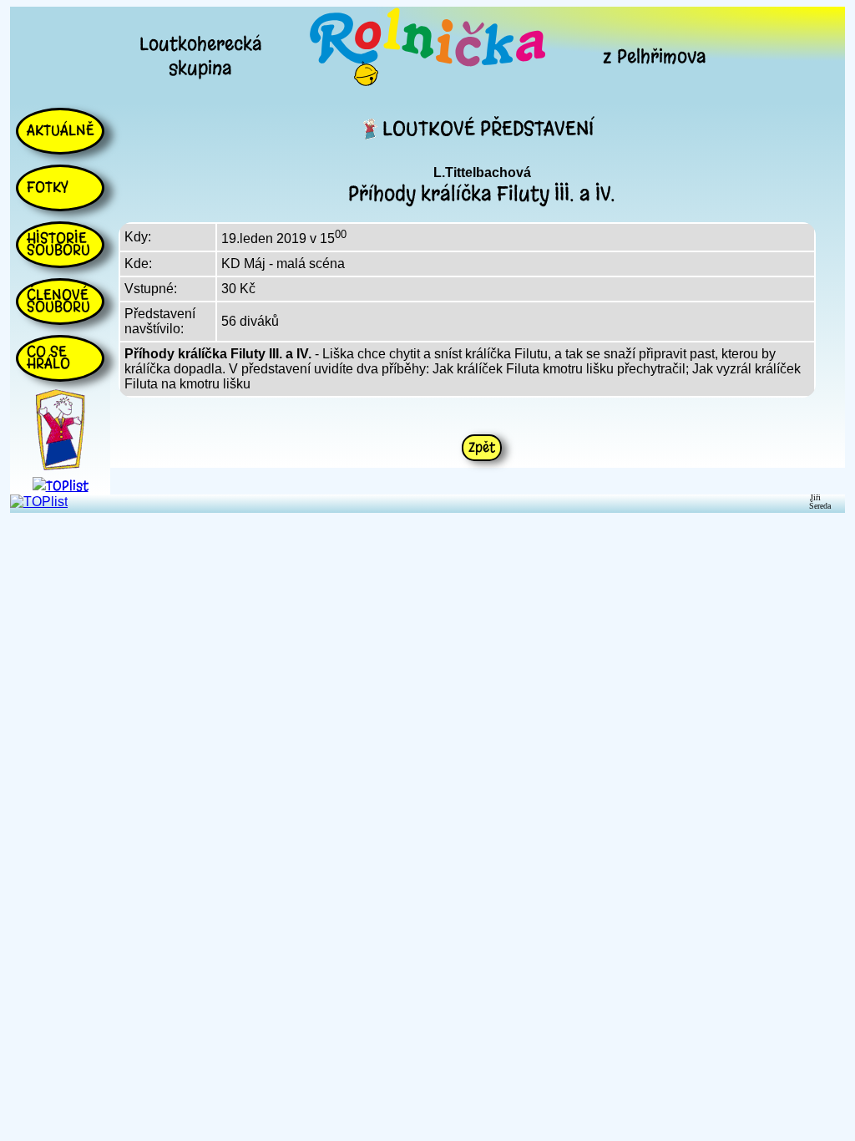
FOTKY (47, 187)
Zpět (481, 447)
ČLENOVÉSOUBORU (58, 301)
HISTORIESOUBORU (58, 244)
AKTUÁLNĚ (60, 130)
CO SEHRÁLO (48, 357)
